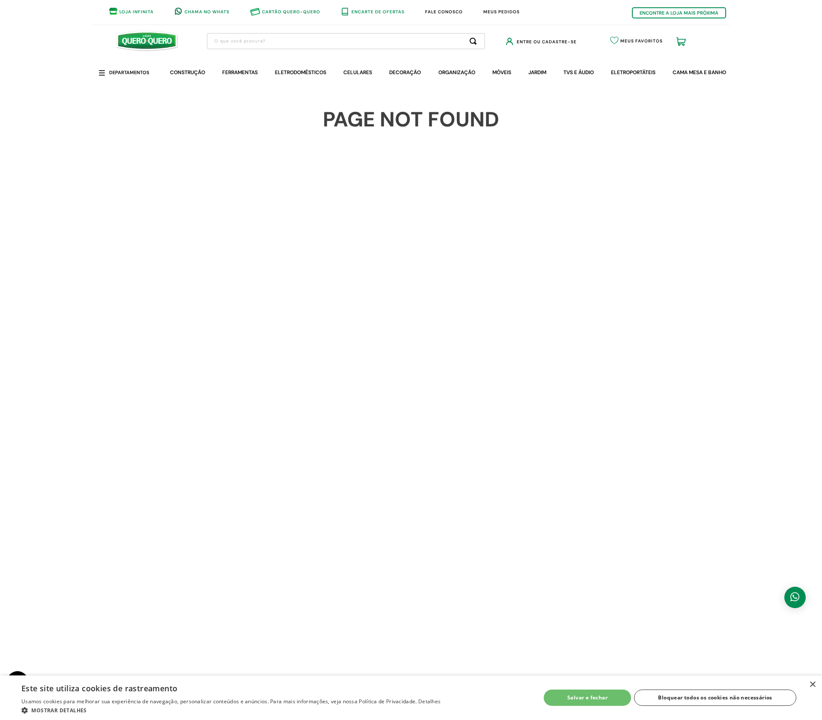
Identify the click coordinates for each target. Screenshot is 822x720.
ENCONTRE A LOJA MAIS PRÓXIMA (679, 13)
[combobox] (346, 41)
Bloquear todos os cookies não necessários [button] (715, 697)
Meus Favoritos (641, 41)
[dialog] (411, 697)
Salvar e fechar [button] (587, 697)
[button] (231, 710)
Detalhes (429, 701)
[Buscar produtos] (475, 41)
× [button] (812, 684)
